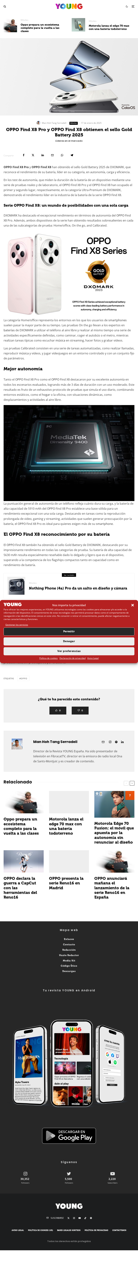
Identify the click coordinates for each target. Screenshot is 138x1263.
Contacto (69, 944)
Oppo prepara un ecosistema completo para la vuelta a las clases (40, 28)
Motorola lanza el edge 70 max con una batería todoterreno (109, 27)
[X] (68, 1218)
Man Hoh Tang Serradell (54, 122)
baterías (9, 330)
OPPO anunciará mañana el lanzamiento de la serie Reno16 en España (111, 888)
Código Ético (69, 965)
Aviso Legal (93, 658)
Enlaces (69, 939)
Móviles (24, 19)
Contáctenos (119, 1230)
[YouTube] (79, 1218)
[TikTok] (85, 1218)
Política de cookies (48, 658)
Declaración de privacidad (72, 658)
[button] (132, 605)
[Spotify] (91, 1218)
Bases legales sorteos (68, 1230)
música (60, 340)
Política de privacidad (96, 1230)
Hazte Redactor (69, 955)
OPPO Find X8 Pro (16, 167)
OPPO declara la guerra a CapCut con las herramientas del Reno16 (20, 888)
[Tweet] (33, 155)
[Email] (52, 155)
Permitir (69, 631)
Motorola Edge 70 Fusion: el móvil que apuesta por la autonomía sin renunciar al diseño (114, 833)
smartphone (104, 524)
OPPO (66, 185)
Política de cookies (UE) (40, 1230)
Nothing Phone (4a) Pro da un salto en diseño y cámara (78, 588)
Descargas (69, 971)
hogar (46, 395)
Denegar (69, 641)
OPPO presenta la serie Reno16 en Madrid (66, 883)
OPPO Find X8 (41, 167)
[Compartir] (23, 155)
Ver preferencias (68, 651)
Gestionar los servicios (16, 624)
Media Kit (69, 960)
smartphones (117, 320)
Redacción (69, 950)
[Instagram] (74, 1218)
